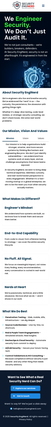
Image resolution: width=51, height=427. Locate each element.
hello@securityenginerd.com (27, 408)
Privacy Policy (25, 419)
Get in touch (23, 396)
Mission (10, 138)
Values (41, 138)
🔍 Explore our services (24, 388)
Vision (25, 138)
